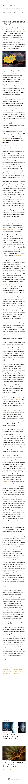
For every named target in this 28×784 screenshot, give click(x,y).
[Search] (25, 2)
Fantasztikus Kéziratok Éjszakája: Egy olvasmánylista (12, 765)
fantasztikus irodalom (7, 669)
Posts (4, 12)
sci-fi (9, 673)
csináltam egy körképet (12, 73)
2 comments (9, 740)
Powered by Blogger (15, 779)
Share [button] (3, 664)
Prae (21, 170)
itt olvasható (17, 255)
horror (3, 671)
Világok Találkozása (15, 673)
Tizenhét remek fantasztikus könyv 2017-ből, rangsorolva (12, 736)
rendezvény (5, 673)
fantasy (14, 667)
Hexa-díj (20, 669)
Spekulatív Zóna (8, 5)
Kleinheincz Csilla (19, 671)
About (9, 12)
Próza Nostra (21, 31)
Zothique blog (6, 481)
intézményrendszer (10, 671)
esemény (10, 667)
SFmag (17, 399)
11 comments (9, 769)
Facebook (15, 12)
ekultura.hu (10, 412)
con (6, 667)
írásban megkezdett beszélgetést (11, 229)
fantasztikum (19, 667)
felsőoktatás (15, 669)
